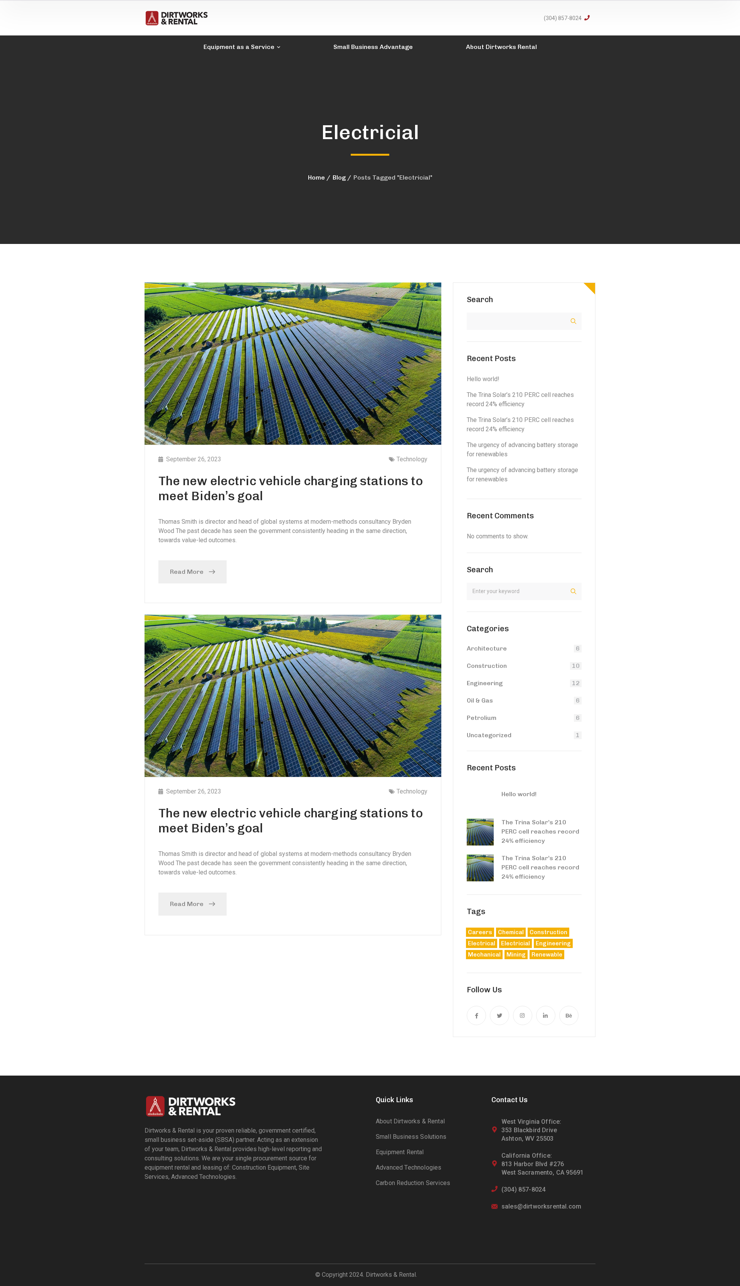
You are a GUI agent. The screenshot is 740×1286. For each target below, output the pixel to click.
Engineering (485, 683)
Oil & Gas (480, 700)
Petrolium (481, 717)
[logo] (177, 17)
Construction (487, 665)
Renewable (546, 954)
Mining (516, 954)
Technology (412, 459)
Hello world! (483, 379)
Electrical (481, 943)
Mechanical (484, 954)
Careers (480, 932)
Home (316, 177)
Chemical (511, 932)
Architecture (487, 648)
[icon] (476, 1015)
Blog (339, 177)
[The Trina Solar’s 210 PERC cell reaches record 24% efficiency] (480, 832)
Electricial (515, 943)
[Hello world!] (480, 797)
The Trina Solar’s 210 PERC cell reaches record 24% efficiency (540, 831)
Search (480, 299)
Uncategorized (489, 735)
